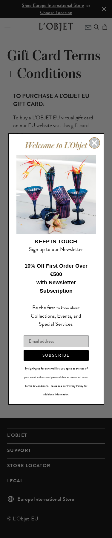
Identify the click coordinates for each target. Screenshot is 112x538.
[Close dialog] (94, 147)
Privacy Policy (75, 382)
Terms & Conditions (36, 382)
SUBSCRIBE (56, 351)
